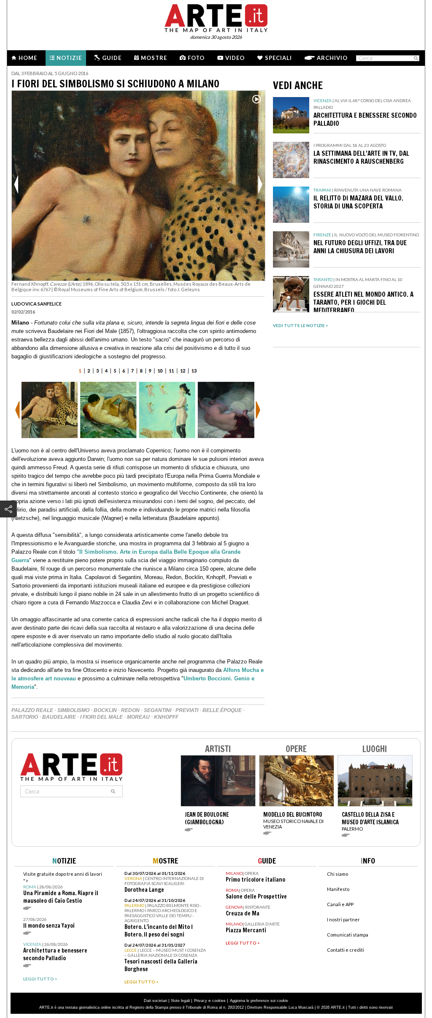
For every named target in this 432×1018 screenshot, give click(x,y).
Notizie (69, 57)
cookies (219, 1001)
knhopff (166, 717)
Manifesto (338, 889)
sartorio (24, 717)
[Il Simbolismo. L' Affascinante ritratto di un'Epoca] (138, 442)
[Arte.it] (216, 17)
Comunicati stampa (347, 934)
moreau (138, 717)
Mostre (154, 57)
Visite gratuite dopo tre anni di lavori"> (62, 887)
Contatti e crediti (345, 950)
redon (130, 710)
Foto (196, 57)
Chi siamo (337, 874)
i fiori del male (101, 717)
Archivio (332, 57)
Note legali (180, 1001)
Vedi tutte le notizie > (300, 325)
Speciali (278, 57)
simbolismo (73, 710)
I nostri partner (343, 919)
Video (235, 57)
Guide (112, 57)
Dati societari (155, 1001)
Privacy (200, 1001)
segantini (157, 710)
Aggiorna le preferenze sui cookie (259, 1001)
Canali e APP (340, 904)
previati (187, 710)
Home (28, 57)
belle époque (222, 710)
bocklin (105, 710)
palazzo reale (32, 710)
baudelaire (59, 717)
